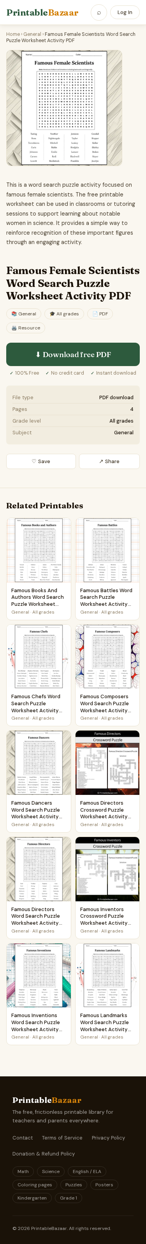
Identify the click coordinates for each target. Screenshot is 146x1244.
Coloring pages (35, 1185)
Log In (125, 12)
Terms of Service (62, 1137)
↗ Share (109, 461)
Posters (104, 1185)
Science (51, 1171)
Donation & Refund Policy (43, 1153)
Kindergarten (32, 1198)
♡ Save (41, 461)
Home (13, 34)
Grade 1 (68, 1198)
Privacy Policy (108, 1137)
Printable (42, 12)
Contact (22, 1137)
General (32, 34)
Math (23, 1171)
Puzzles (73, 1185)
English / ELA (87, 1171)
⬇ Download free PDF (73, 354)
